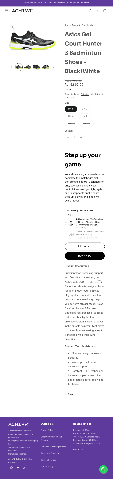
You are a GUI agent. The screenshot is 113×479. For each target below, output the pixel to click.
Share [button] (70, 394)
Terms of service (48, 460)
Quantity (69, 131)
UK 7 (86, 109)
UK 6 (71, 109)
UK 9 (86, 116)
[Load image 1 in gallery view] (18, 67)
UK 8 (72, 116)
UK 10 (73, 124)
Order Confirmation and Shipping (51, 438)
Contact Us (78, 449)
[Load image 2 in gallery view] (27, 67)
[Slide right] (53, 67)
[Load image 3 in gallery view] (36, 67)
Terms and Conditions (50, 453)
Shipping (85, 94)
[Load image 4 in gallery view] (45, 67)
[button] (7, 10)
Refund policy (47, 466)
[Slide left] (11, 67)
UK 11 (88, 124)
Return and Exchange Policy (53, 446)
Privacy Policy (47, 430)
